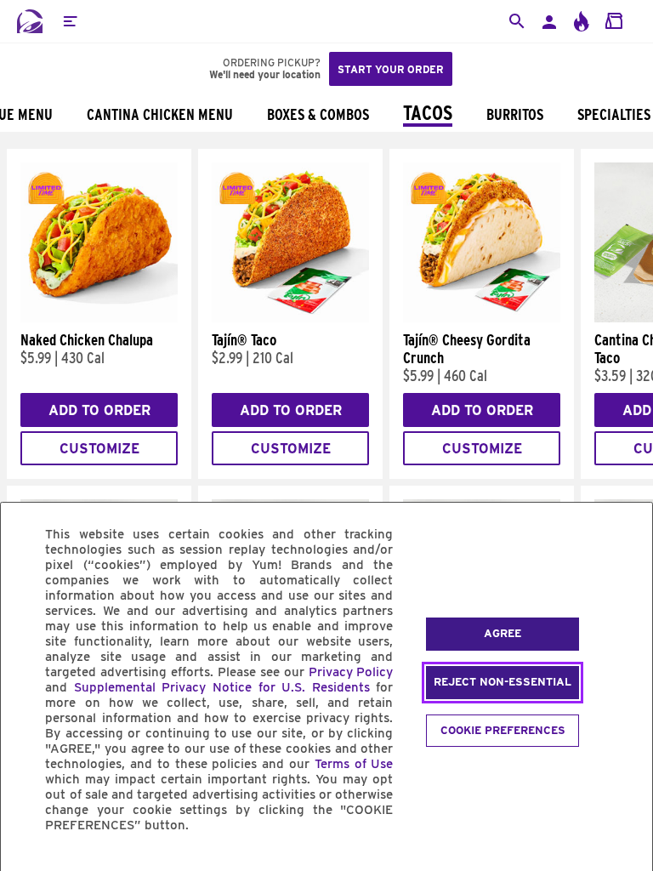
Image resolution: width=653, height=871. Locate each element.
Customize (99, 449)
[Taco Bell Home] (30, 21)
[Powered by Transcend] (28, 864)
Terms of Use (354, 763)
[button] (70, 21)
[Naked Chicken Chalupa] (99, 318)
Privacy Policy (351, 672)
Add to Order (99, 410)
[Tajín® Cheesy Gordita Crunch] (481, 318)
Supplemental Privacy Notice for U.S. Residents (222, 687)
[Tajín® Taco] (290, 318)
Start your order (391, 69)
